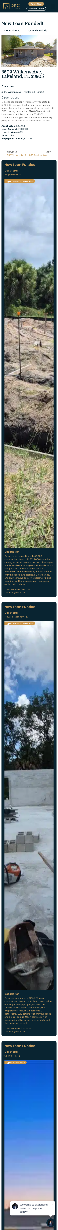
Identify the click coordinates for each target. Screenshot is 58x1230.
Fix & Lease (18, 1062)
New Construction (22, 181)
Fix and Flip (41, 30)
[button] (53, 6)
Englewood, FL (13, 174)
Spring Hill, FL (12, 1055)
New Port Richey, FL (16, 616)
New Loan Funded (20, 164)
